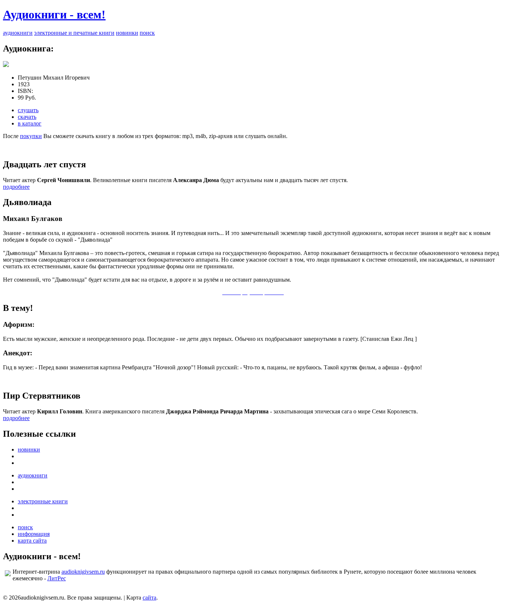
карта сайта (32, 540)
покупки (31, 136)
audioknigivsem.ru (83, 571)
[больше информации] (6, 65)
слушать (28, 110)
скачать (27, 117)
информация (34, 534)
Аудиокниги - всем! (54, 14)
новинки (127, 33)
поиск (147, 33)
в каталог (29, 123)
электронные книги (43, 501)
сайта (149, 597)
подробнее (16, 187)
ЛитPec (56, 578)
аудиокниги (18, 33)
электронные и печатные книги (74, 33)
